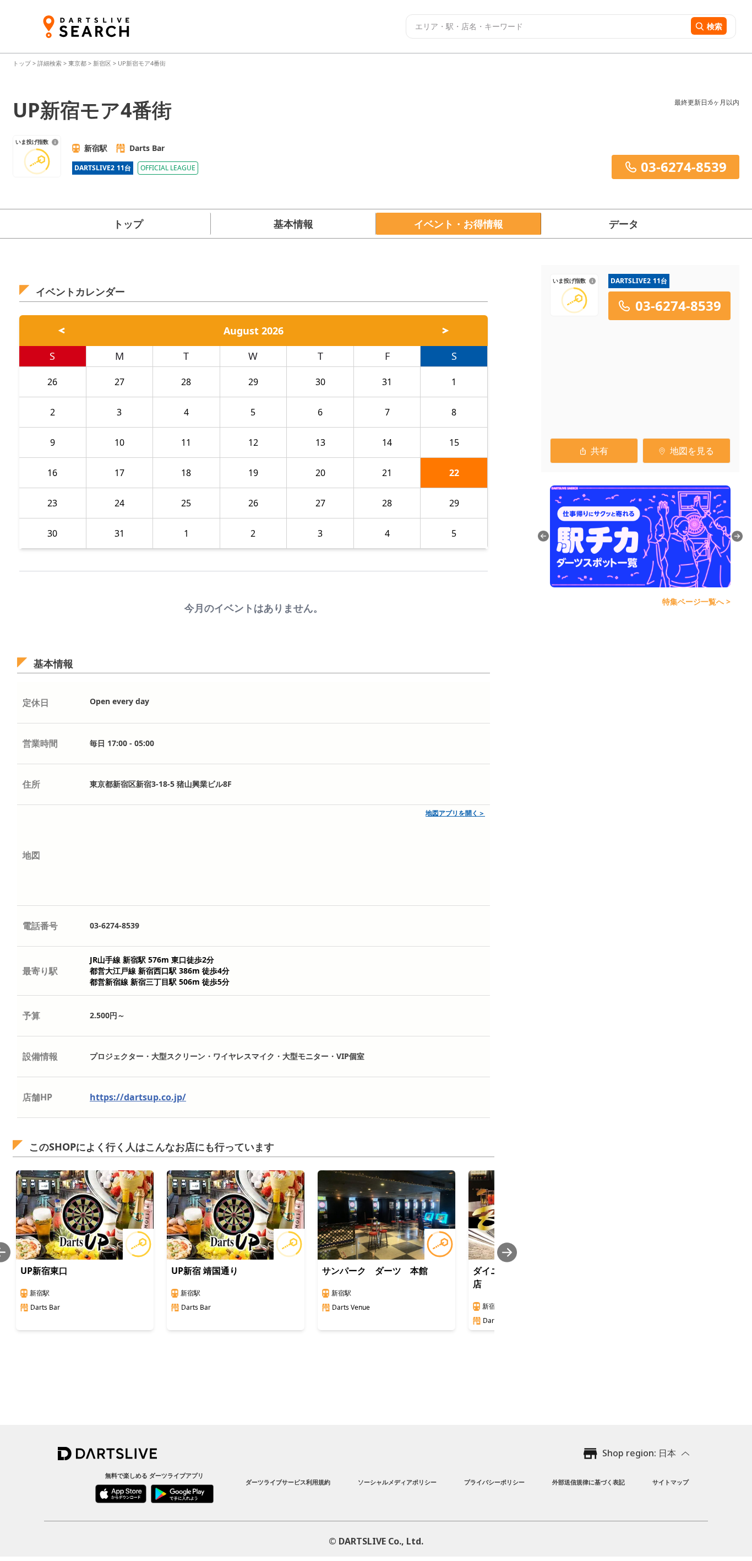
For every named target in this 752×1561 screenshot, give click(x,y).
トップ (22, 63)
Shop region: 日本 (639, 1453)
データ (624, 223)
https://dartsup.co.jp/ (138, 1097)
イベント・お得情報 (458, 223)
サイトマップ (670, 1482)
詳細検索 (50, 63)
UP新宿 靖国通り (204, 1271)
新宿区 (102, 63)
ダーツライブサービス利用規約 (288, 1482)
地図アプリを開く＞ (455, 813)
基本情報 (293, 223)
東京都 (77, 63)
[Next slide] (507, 1252)
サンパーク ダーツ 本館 (375, 1271)
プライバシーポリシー (494, 1482)
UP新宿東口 (44, 1271)
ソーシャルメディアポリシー (397, 1482)
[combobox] (547, 26)
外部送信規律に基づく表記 (588, 1482)
